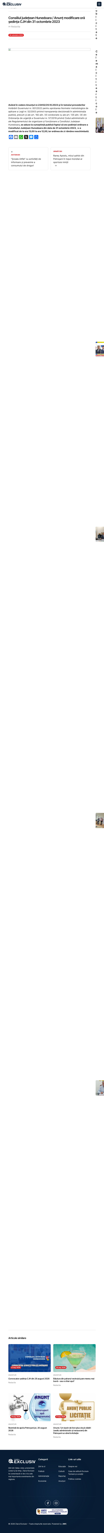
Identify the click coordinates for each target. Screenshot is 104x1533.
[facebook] (48, 1503)
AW (64, 1524)
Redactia (15, 26)
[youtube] (56, 1503)
